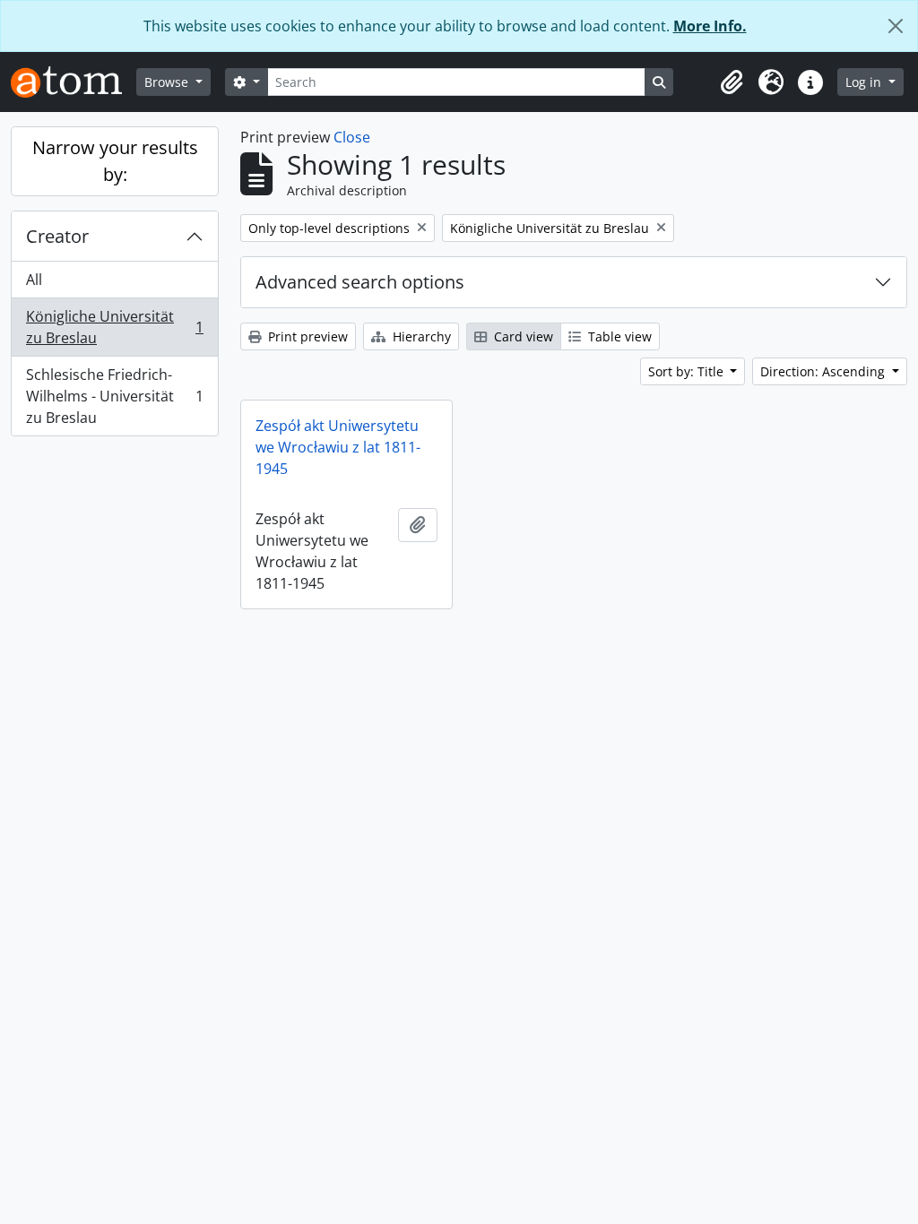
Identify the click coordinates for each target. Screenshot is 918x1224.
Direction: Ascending (824, 371)
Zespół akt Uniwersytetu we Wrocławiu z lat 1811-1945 (337, 447)
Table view (618, 336)
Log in (865, 82)
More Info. (710, 26)
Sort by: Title (687, 371)
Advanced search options (359, 282)
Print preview (306, 336)
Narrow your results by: (115, 160)
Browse (168, 82)
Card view (521, 336)
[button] (731, 82)
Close (351, 137)
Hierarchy (420, 336)
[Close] (895, 26)
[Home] (73, 82)
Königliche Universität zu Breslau (114, 327)
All (34, 279)
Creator (57, 236)
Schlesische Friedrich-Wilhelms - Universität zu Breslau (114, 396)
